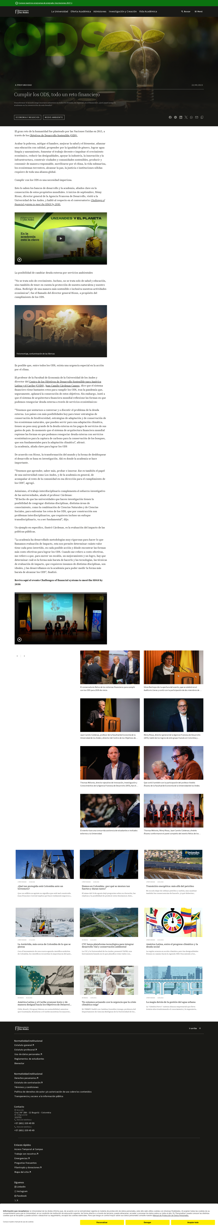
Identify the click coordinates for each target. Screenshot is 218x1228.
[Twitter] (186, 117)
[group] (45, 876)
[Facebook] (170, 117)
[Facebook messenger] (175, 117)
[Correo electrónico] (197, 117)
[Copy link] (202, 117)
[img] (22, 12)
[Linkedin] (181, 117)
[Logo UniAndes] (22, 11)
